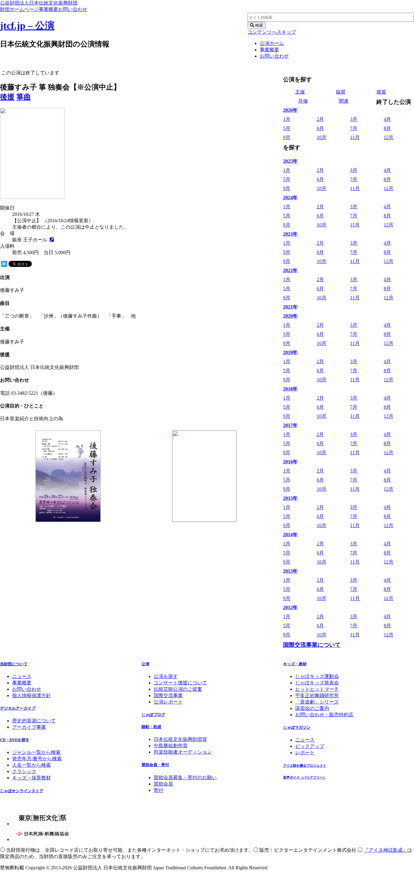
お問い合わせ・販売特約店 (324, 714)
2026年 (290, 110)
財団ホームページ (19, 9)
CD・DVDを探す (14, 740)
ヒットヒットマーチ (317, 689)
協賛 (341, 91)
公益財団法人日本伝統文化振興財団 (39, 2)
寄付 (158, 790)
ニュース (22, 676)
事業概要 (48, 9)
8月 (387, 128)
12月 (388, 137)
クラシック (24, 771)
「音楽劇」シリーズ (317, 701)
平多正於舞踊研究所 (317, 695)
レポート (305, 752)
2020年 (290, 316)
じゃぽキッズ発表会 (317, 682)
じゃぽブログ (153, 714)
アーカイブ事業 (29, 727)
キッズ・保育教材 (31, 777)
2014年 (290, 534)
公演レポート (168, 701)
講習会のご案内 (312, 708)
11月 (355, 137)
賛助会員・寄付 (155, 764)
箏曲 (23, 97)
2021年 (290, 306)
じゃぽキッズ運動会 (317, 676)
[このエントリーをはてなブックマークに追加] (4, 265)
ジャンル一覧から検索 (36, 752)
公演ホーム (272, 43)
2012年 (290, 607)
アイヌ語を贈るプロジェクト (304, 765)
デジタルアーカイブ (17, 708)
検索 (258, 25)
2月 (320, 119)
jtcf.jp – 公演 (27, 25)
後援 (7, 97)
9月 (286, 137)
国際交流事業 (168, 695)
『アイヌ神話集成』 (385, 850)
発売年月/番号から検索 (37, 758)
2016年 (290, 461)
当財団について (14, 664)
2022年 (290, 270)
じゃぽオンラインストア (21, 791)
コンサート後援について (180, 682)
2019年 (290, 352)
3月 (353, 119)
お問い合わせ (72, 9)
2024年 (290, 197)
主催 (300, 91)
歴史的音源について (34, 720)
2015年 (290, 498)
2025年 (290, 161)
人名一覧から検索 (31, 765)
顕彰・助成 (151, 726)
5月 (286, 128)
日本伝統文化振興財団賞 (180, 739)
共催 (303, 101)
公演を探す (166, 676)
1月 (286, 119)
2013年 (290, 571)
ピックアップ (309, 746)
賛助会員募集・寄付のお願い (185, 777)
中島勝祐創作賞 (171, 745)
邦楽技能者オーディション (183, 752)
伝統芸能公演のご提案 (178, 689)
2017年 (290, 425)
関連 (344, 101)
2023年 (290, 234)
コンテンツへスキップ (272, 32)
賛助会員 (163, 783)
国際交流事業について (312, 645)
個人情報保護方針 (31, 695)
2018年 (290, 388)
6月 (320, 128)
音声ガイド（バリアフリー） (304, 777)
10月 (321, 137)
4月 (387, 119)
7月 (353, 128)
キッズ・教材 (295, 664)
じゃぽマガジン (297, 727)
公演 (145, 664)
